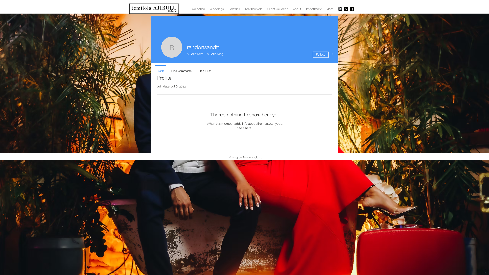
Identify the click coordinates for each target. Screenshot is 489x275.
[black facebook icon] (352, 9)
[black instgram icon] (340, 9)
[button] (278, 9)
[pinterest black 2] (346, 9)
